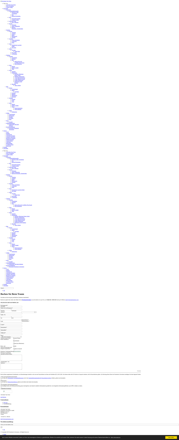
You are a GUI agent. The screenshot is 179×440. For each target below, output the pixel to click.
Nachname (14, 310)
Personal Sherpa (16, 338)
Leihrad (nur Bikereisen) (18, 343)
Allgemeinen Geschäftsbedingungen (16, 378)
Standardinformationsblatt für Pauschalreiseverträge (39, 378)
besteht (14, 346)
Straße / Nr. (3, 314)
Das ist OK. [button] (171, 437)
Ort (1, 318)
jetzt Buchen (3, 397)
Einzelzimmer (16, 340)
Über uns (5, 402)
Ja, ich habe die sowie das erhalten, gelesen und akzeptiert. (33, 378)
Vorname (3, 310)
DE (4, 290)
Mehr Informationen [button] (115, 437)
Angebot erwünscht (17, 348)
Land (2, 321)
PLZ (12, 318)
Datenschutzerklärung (12, 382)
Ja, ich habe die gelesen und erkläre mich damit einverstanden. (19, 382)
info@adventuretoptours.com (72, 299)
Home (4, 434)
